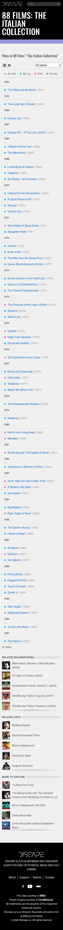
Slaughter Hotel (17, 232)
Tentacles (13, 384)
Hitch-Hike (14, 377)
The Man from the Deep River (25, 258)
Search (37, 877)
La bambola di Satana (21, 167)
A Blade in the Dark (19, 487)
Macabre (13, 438)
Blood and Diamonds (20, 371)
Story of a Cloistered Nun (22, 284)
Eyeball (12, 331)
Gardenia (13, 418)
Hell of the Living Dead (21, 432)
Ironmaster (14, 493)
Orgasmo (13, 173)
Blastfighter (14, 507)
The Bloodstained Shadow (23, 404)
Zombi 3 (12, 592)
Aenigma (13, 548)
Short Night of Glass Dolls (23, 225)
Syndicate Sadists (18, 343)
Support (24, 877)
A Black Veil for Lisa (19, 146)
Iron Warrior (14, 560)
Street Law (14, 317)
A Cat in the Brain (18, 627)
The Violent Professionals (23, 290)
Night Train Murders (19, 337)
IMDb (43, 895)
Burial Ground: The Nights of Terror (28, 452)
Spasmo (12, 311)
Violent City (14, 211)
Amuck (12, 246)
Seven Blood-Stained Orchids (25, 264)
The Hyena (14, 641)
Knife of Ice (14, 252)
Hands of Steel (16, 534)
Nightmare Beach (18, 613)
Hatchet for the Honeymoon (24, 193)
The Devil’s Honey (19, 527)
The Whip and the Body (22, 90)
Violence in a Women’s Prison (26, 467)
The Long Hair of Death (21, 104)
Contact (49, 877)
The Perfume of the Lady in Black (27, 305)
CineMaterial (46, 899)
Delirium (13, 554)
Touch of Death (17, 586)
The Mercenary (17, 153)
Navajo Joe (14, 118)
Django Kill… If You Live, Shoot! (27, 132)
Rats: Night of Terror (19, 513)
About (12, 877)
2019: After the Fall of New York (26, 481)
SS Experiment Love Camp (24, 357)
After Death (14, 606)
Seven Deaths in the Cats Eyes (26, 278)
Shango (12, 205)
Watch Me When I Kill (20, 390)
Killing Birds (15, 574)
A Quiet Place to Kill (19, 199)
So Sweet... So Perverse (22, 179)
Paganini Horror (17, 580)
